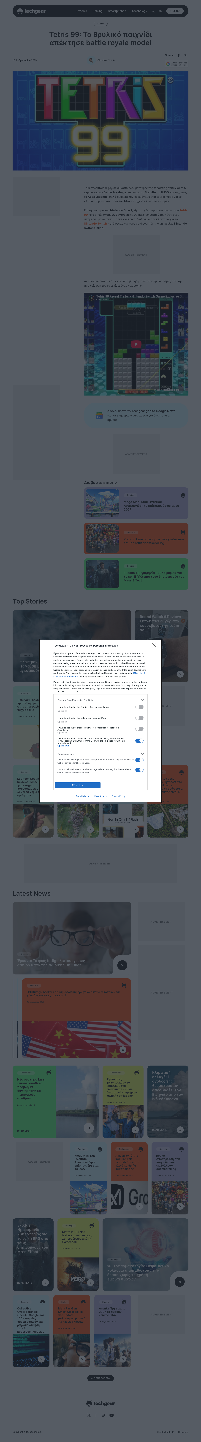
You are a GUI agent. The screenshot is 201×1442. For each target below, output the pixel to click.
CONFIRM (78, 785)
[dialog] (100, 721)
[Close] (155, 646)
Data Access (100, 796)
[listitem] (100, 700)
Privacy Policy (118, 796)
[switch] (139, 707)
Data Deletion (83, 796)
